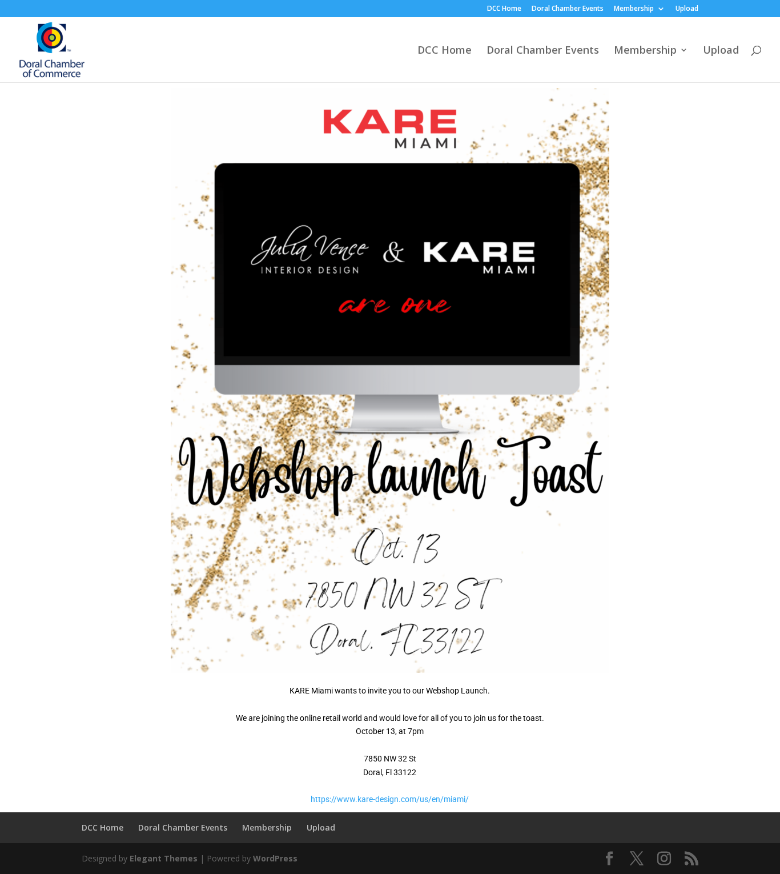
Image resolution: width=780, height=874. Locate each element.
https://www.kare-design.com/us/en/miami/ (390, 799)
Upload (687, 9)
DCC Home (504, 9)
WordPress (275, 858)
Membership (634, 9)
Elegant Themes (164, 858)
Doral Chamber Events (568, 9)
